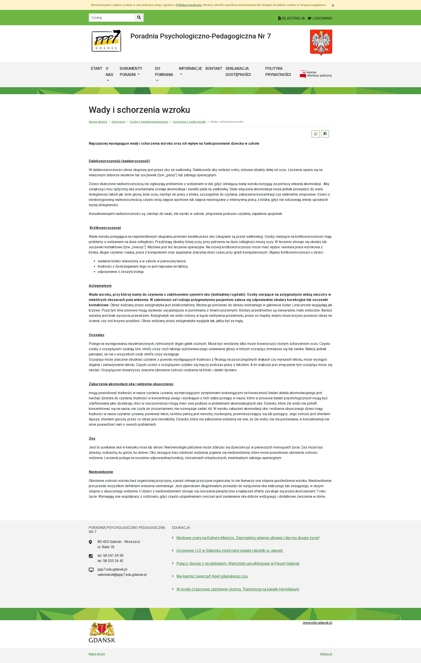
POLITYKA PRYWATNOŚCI (278, 71)
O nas (109, 71)
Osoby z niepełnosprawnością (149, 121)
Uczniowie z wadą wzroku (189, 121)
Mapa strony (97, 654)
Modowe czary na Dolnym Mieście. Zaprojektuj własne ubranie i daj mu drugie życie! (248, 538)
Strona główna (98, 121)
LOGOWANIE (322, 18)
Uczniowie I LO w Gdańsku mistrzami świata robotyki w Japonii (230, 550)
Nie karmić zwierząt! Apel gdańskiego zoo (212, 576)
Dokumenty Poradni (131, 71)
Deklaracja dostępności (238, 71)
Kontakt (213, 68)
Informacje (190, 68)
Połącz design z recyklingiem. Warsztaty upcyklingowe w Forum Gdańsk (238, 563)
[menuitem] (111, 74)
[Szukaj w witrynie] (139, 17)
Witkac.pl (326, 654)
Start (96, 68)
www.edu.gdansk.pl (317, 623)
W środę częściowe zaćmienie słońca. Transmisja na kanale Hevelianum (238, 589)
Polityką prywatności (189, 5)
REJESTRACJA (293, 18)
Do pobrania (164, 71)
